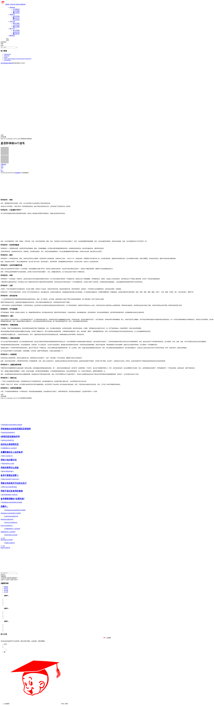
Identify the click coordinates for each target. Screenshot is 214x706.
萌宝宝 (6, 588)
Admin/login (7, 54)
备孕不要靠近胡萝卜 (10, 475)
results (5, 57)
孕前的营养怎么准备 (10, 467)
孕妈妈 (5, 63)
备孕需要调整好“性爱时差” (13, 499)
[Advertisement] (51, 76)
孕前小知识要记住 (9, 460)
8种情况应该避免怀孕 (10, 436)
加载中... (4, 506)
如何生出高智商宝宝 (10, 444)
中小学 (6, 592)
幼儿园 (6, 590)
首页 (2, 63)
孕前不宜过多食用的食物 (12, 491)
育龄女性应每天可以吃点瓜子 (14, 483)
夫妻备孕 (10, 63)
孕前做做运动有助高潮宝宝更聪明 (16, 429)
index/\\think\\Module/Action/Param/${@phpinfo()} (18, 58)
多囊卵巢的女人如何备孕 (12, 452)
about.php (6, 55)
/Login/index (7, 60)
